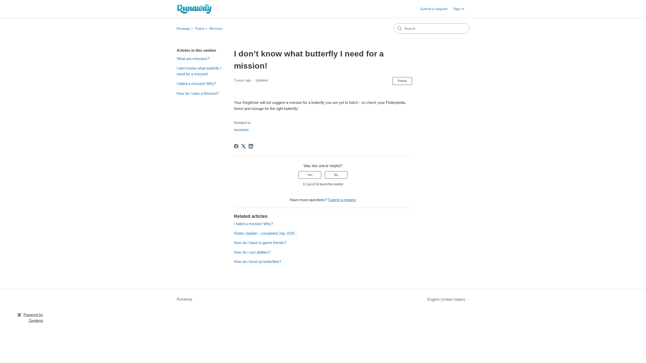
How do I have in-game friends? (260, 242)
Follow (402, 81)
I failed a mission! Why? (196, 83)
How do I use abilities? (252, 252)
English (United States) (446, 299)
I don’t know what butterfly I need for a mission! (199, 71)
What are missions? (193, 58)
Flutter (199, 29)
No (336, 175)
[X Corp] (243, 146)
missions (241, 130)
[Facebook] (236, 146)
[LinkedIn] (251, 146)
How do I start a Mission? (198, 93)
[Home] (194, 9)
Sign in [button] (458, 9)
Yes (309, 175)
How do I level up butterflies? (257, 261)
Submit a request (433, 9)
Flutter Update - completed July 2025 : (265, 233)
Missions (216, 29)
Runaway (183, 29)
